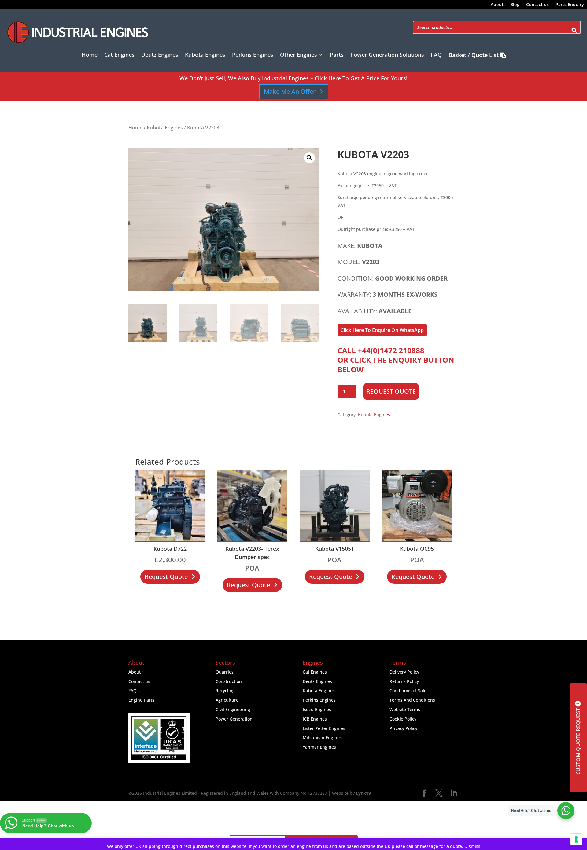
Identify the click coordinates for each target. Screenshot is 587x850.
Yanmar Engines (319, 747)
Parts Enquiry (570, 4)
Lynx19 (363, 793)
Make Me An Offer (290, 91)
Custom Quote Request (578, 741)
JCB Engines (315, 719)
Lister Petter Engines (324, 728)
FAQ (436, 55)
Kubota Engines (205, 55)
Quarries (225, 672)
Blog (514, 4)
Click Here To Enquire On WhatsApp (382, 330)
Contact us (537, 4)
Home (90, 55)
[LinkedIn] (453, 793)
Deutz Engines (159, 55)
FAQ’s (134, 690)
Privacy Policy (403, 728)
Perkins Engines (252, 55)
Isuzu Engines (317, 709)
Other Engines (298, 55)
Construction (229, 681)
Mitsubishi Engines (322, 737)
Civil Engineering (233, 709)
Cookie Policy (402, 719)
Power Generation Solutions (387, 55)
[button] (309, 157)
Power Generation (234, 719)
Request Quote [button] (166, 576)
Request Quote (391, 391)
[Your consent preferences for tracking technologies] (576, 839)
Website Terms (404, 709)
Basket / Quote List (474, 56)
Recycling (225, 690)
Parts (337, 55)
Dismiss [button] (472, 846)
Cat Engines (119, 55)
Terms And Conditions (412, 700)
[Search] (574, 27)
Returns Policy (404, 681)
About (497, 4)
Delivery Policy (404, 672)
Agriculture (227, 700)
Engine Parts (141, 700)
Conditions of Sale (407, 690)
